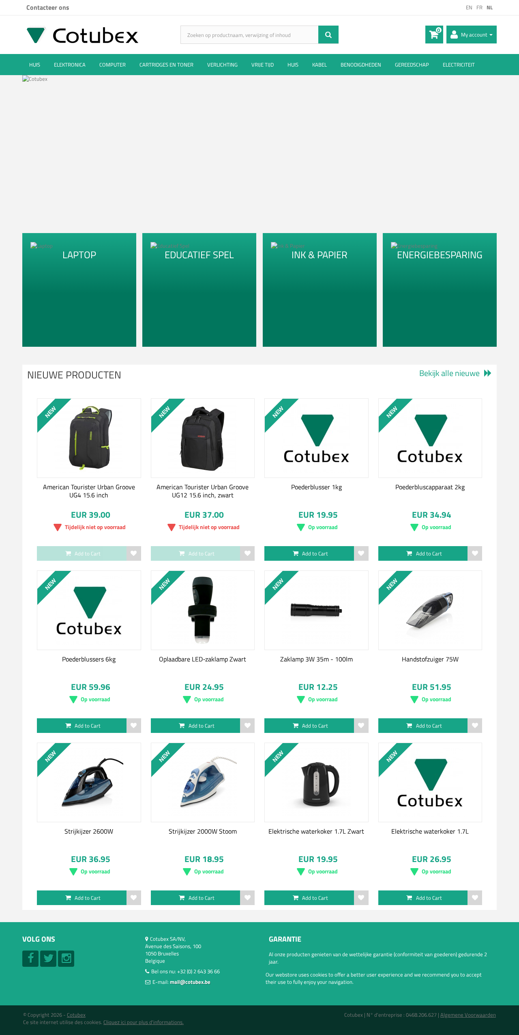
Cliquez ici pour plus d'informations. (143, 1022)
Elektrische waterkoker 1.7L (430, 831)
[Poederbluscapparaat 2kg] (430, 438)
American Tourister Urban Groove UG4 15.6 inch (89, 491)
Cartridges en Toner (166, 65)
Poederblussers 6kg (89, 659)
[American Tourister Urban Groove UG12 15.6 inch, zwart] (203, 438)
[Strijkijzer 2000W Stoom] (203, 782)
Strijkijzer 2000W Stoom (203, 831)
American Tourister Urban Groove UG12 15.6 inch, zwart (203, 491)
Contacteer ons (47, 7)
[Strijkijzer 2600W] (89, 782)
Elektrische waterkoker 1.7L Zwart (316, 831)
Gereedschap (412, 65)
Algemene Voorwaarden (468, 1015)
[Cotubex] (101, 34)
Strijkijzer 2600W (88, 831)
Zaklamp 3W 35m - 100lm (316, 659)
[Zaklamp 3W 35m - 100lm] (316, 610)
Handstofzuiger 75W (430, 659)
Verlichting (222, 65)
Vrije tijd (262, 65)
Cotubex (76, 1015)
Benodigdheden (361, 65)
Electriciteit (459, 65)
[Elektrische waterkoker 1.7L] (430, 782)
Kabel (319, 65)
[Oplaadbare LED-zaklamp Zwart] (203, 610)
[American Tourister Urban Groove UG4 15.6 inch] (89, 438)
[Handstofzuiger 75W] (430, 610)
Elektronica (70, 65)
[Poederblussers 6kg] (89, 610)
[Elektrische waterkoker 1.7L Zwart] (316, 782)
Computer (112, 65)
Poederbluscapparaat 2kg (430, 487)
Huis (34, 65)
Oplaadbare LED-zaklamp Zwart (202, 659)
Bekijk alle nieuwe (449, 373)
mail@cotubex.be (190, 982)
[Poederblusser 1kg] (316, 438)
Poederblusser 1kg (316, 487)
